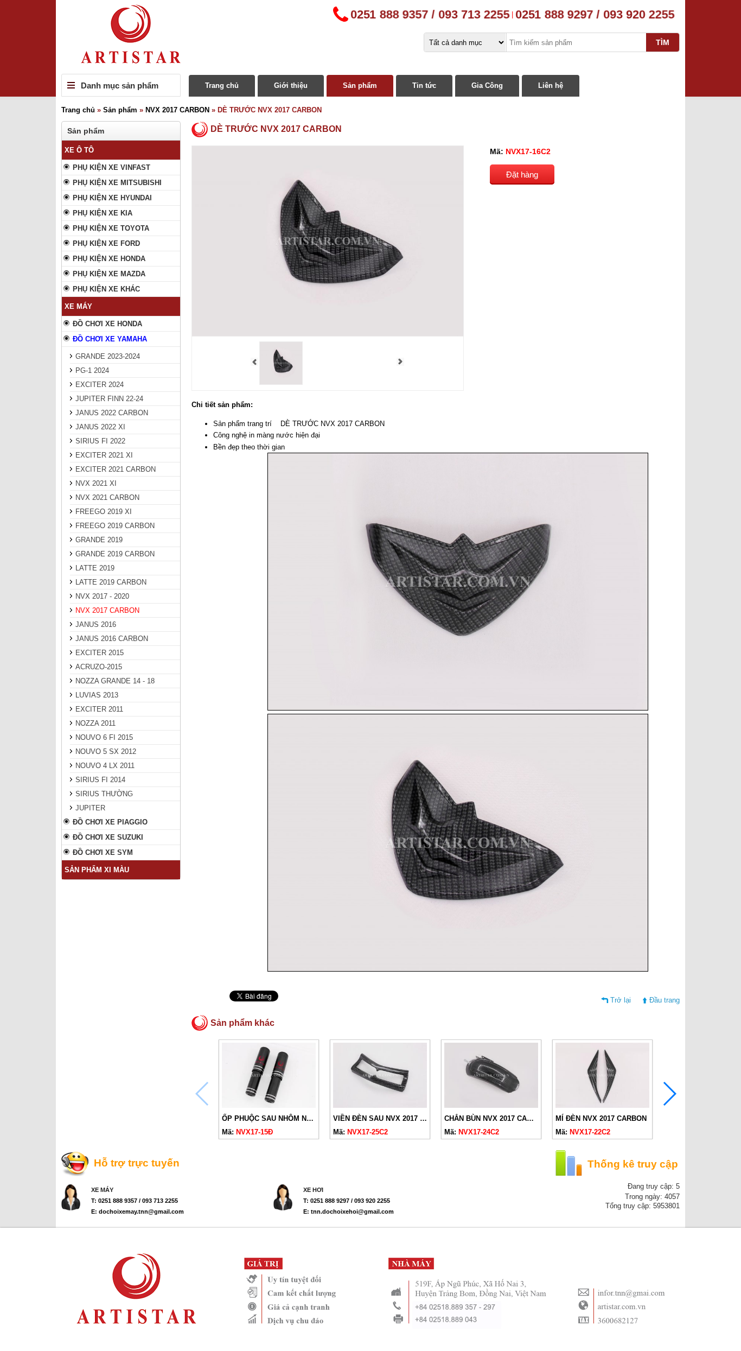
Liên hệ (550, 85)
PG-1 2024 (92, 370)
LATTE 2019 (94, 568)
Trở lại (620, 1000)
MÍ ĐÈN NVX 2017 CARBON (601, 1118)
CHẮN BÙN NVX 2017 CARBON (495, 1118)
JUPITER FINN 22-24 (109, 399)
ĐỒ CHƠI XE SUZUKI (108, 837)
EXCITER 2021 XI (104, 455)
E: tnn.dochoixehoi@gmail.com (348, 1211)
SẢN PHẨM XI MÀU (97, 870)
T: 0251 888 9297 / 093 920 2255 (346, 1200)
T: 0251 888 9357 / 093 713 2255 (134, 1200)
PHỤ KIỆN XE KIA (102, 213)
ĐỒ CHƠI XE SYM (103, 852)
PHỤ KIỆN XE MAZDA (109, 274)
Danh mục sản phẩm (119, 85)
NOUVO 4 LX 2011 (105, 766)
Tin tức (424, 85)
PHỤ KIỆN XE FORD (106, 243)
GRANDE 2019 (99, 540)
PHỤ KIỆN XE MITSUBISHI (117, 183)
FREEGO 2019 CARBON (115, 526)
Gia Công (487, 85)
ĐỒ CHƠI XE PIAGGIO (110, 822)
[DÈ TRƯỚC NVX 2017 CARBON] (281, 382)
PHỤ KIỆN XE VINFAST (111, 167)
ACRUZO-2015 (98, 667)
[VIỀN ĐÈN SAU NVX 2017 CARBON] (380, 1105)
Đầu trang (664, 1000)
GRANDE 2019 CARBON (115, 554)
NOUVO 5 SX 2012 (105, 751)
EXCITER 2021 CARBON (115, 469)
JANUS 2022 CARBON (111, 413)
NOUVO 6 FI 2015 (104, 737)
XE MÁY (78, 306)
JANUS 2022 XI (100, 427)
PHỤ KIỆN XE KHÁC (106, 289)
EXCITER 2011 (99, 709)
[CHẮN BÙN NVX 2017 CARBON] (491, 1105)
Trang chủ (222, 85)
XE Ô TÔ (79, 150)
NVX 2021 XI (96, 483)
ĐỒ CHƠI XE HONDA (107, 324)
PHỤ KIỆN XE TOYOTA (111, 228)
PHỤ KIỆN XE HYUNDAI (112, 198)
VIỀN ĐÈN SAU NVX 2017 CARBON (391, 1118)
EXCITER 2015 (99, 653)
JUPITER (90, 808)
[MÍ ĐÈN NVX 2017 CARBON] (602, 1105)
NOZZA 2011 (95, 723)
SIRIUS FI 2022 (100, 441)
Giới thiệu (291, 85)
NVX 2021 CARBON (107, 497)
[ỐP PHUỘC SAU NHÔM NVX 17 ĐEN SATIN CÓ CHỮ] (269, 1105)
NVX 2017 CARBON (177, 110)
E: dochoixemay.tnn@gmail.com (137, 1211)
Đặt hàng (522, 174)
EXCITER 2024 (99, 384)
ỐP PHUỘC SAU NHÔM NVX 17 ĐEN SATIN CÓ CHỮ (309, 1118)
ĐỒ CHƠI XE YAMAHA (110, 339)
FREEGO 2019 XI (103, 512)
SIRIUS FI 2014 (100, 780)
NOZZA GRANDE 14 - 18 (115, 681)
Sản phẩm (360, 85)
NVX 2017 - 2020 (102, 596)
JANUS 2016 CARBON (111, 639)
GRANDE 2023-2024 (107, 356)
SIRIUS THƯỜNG (104, 794)
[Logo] (370, 37)
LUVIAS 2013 (96, 695)
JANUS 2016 (95, 624)
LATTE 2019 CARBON (110, 582)
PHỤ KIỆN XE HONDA (109, 259)
